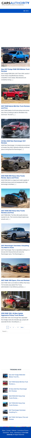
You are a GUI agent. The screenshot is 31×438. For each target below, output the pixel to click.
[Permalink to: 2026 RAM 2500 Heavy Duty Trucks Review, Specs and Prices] (15, 164)
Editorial (14, 430)
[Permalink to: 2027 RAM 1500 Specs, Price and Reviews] (15, 269)
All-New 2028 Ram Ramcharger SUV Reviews (13, 142)
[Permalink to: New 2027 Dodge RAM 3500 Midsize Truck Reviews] (15, 57)
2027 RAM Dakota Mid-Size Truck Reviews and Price (15, 107)
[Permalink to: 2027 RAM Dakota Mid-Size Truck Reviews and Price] (15, 94)
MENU (27, 11)
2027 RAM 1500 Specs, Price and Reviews (15, 280)
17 (18, 327)
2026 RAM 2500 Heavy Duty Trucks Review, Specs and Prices (13, 177)
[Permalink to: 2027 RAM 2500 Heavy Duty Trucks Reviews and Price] (15, 199)
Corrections (20, 430)
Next (22, 327)
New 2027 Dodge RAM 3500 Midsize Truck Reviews (15, 70)
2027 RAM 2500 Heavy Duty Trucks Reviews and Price (13, 212)
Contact (8, 430)
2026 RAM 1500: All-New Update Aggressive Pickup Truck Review (12, 314)
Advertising (17, 432)
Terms (11, 432)
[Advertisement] (15, 30)
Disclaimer (6, 432)
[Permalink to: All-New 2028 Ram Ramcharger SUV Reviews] (15, 129)
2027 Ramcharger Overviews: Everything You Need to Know (15, 247)
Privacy (26, 430)
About (3, 430)
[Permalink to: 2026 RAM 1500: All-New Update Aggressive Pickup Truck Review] (15, 302)
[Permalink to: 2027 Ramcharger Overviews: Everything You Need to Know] (15, 234)
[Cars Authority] (15, 3)
